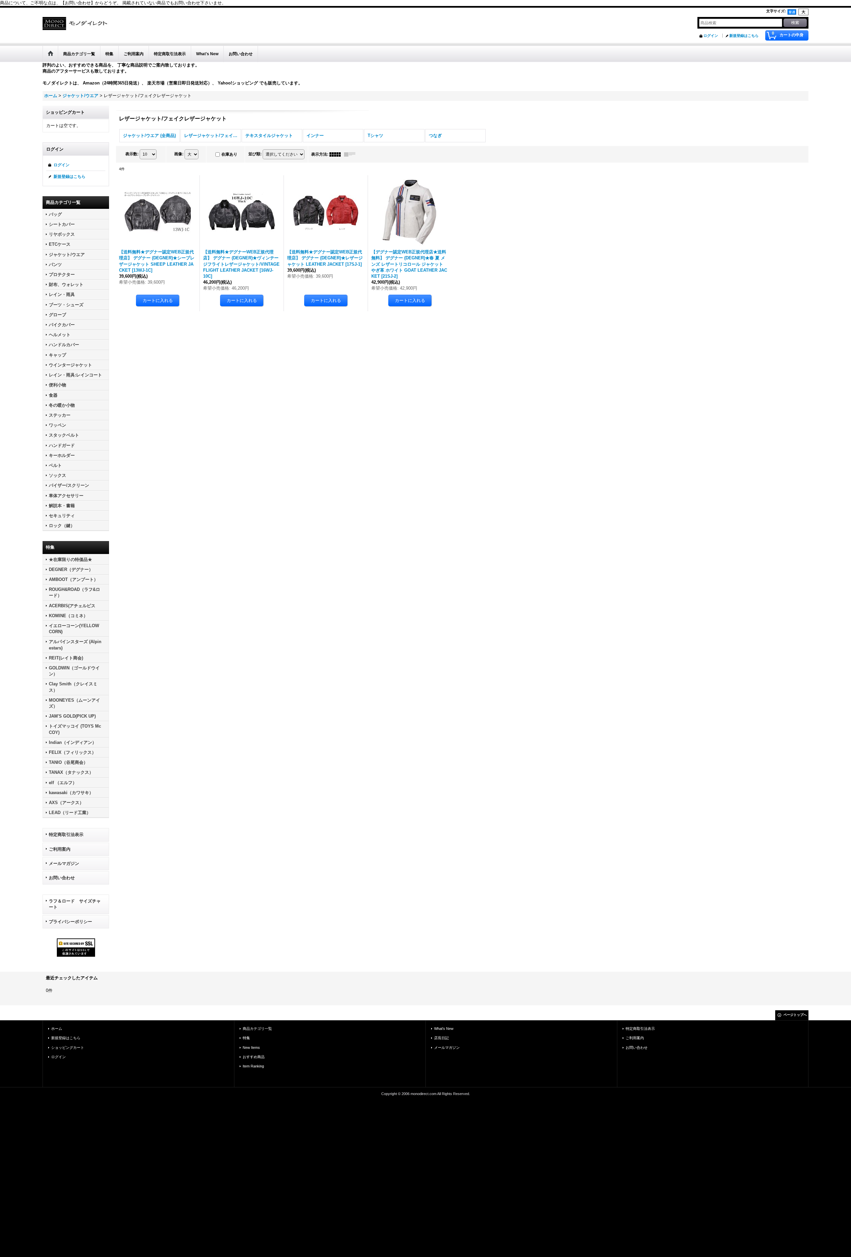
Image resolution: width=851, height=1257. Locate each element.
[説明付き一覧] (351, 154)
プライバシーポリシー (70, 921)
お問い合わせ (62, 877)
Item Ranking (253, 1066)
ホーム (56, 1029)
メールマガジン (64, 863)
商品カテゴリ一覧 (257, 1029)
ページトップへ (795, 1015)
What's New (443, 1029)
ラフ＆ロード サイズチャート (75, 904)
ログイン (710, 36)
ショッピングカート (67, 1047)
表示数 (132, 154)
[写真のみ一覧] (336, 154)
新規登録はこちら (744, 36)
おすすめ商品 (254, 1057)
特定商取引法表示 (66, 834)
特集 (246, 1038)
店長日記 (441, 1038)
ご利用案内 (59, 849)
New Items (251, 1047)
